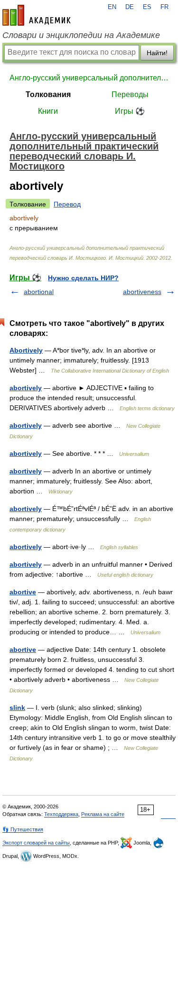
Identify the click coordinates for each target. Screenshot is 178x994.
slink (17, 707)
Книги (48, 111)
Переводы (130, 94)
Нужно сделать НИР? (83, 278)
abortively (25, 388)
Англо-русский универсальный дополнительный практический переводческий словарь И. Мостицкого (89, 78)
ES (147, 7)
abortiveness (142, 291)
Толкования (48, 94)
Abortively (26, 350)
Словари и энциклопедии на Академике (81, 35)
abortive (22, 592)
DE (129, 7)
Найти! (157, 53)
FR (164, 7)
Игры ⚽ (130, 111)
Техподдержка (61, 814)
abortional (39, 291)
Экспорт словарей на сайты (36, 843)
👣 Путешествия (22, 829)
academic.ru (36, 15)
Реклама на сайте (102, 814)
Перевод (67, 204)
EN (112, 7)
